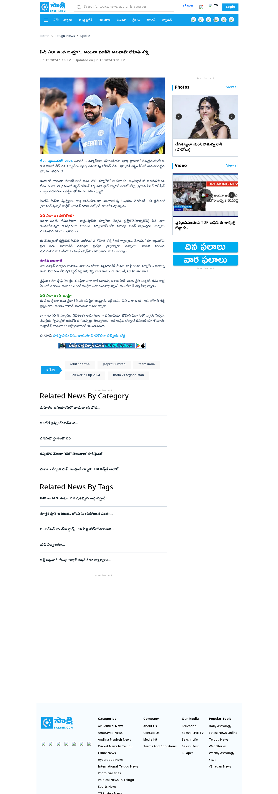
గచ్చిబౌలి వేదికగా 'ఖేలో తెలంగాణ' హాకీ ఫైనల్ (103, 454)
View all (232, 87)
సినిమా (121, 20)
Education (189, 727)
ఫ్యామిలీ (167, 20)
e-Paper (187, 753)
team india (147, 365)
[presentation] (178, 116)
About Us (150, 727)
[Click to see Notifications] (201, 7)
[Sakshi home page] (57, 722)
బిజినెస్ (151, 20)
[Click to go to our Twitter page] (208, 19)
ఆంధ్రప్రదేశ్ (85, 20)
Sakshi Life (190, 740)
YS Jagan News (220, 767)
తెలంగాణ (105, 20)
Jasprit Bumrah (114, 365)
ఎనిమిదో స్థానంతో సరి (101, 439)
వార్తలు (67, 20)
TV (215, 6)
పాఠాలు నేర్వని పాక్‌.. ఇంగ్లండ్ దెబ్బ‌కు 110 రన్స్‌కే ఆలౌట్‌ (101, 469)
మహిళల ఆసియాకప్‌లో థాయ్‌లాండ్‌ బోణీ (102, 408)
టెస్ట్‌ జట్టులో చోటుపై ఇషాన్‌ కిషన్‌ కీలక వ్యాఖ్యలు (103, 560)
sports (85, 36)
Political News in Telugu (116, 780)
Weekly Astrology (221, 753)
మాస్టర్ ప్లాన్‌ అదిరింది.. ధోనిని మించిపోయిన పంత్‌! (102, 514)
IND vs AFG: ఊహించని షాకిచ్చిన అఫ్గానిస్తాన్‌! (98, 499)
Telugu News (218, 740)
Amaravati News (110, 733)
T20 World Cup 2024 (85, 375)
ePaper (188, 6)
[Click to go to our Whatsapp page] (201, 19)
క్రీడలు (136, 20)
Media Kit (150, 740)
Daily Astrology (220, 727)
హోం (56, 20)
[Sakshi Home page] (53, 7)
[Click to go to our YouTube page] (224, 19)
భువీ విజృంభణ (101, 545)
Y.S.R (212, 760)
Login (230, 7)
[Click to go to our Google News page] (231, 19)
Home (44, 36)
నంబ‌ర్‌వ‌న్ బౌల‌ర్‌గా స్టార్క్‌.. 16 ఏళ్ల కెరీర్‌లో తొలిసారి (100, 529)
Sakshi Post (190, 747)
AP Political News (110, 727)
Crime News (107, 753)
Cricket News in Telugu (115, 747)
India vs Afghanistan (128, 375)
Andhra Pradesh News (114, 740)
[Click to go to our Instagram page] (216, 19)
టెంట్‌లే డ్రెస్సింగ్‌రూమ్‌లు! (102, 423)
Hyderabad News (110, 760)
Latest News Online (223, 733)
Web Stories (218, 747)
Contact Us (151, 733)
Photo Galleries (109, 774)
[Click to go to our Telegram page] (81, 743)
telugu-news (65, 36)
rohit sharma (80, 365)
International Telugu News (118, 767)
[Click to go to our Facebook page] (193, 19)
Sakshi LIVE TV (193, 733)
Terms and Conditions (160, 747)
